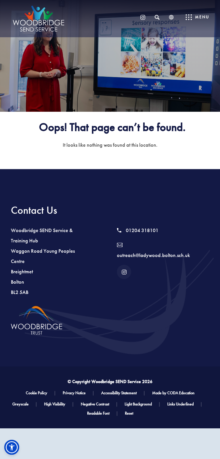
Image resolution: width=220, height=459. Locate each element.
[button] (12, 447)
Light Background (142, 404)
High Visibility (59, 404)
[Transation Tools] (171, 17)
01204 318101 (141, 230)
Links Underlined (184, 404)
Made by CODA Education (173, 393)
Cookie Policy (41, 393)
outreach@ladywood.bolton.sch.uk (153, 255)
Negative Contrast (99, 404)
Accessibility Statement (123, 393)
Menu (202, 17)
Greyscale (24, 404)
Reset (129, 413)
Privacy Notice (78, 393)
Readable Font (102, 413)
